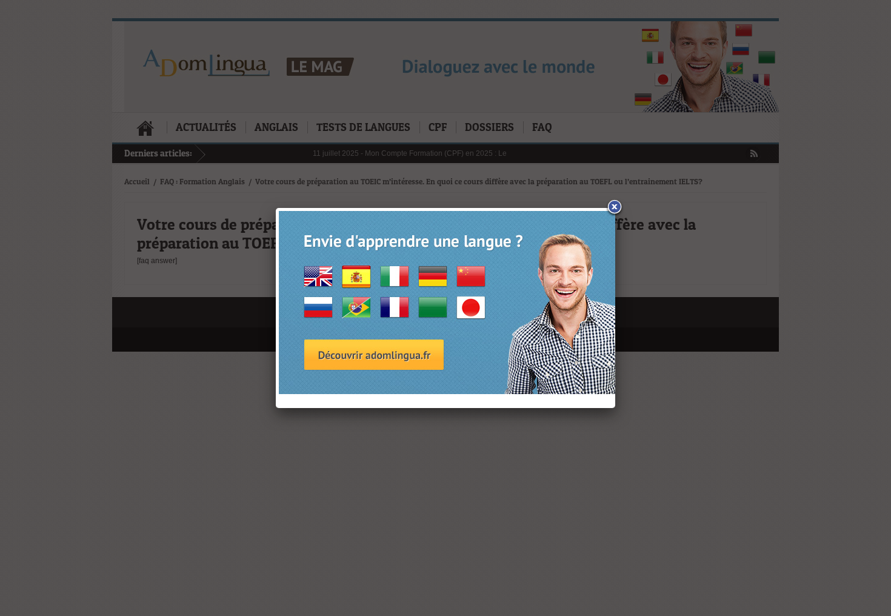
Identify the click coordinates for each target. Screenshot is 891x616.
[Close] (615, 208)
